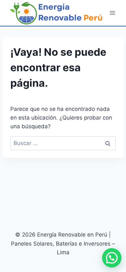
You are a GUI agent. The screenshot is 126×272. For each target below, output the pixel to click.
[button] (111, 257)
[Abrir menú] (112, 13)
